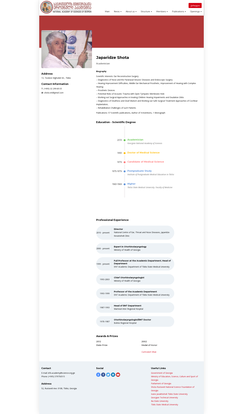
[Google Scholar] (98, 375)
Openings (195, 11)
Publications (178, 11)
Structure (146, 11)
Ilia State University (159, 401)
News (117, 11)
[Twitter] (108, 375)
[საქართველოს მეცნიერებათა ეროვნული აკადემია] (65, 7)
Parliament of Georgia (161, 383)
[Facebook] (103, 375)
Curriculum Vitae (149, 352)
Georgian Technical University (164, 397)
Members (161, 11)
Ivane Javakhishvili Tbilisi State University (169, 394)
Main (107, 11)
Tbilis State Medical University (164, 404)
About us (130, 11)
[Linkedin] (113, 375)
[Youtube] (118, 375)
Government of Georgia (162, 373)
